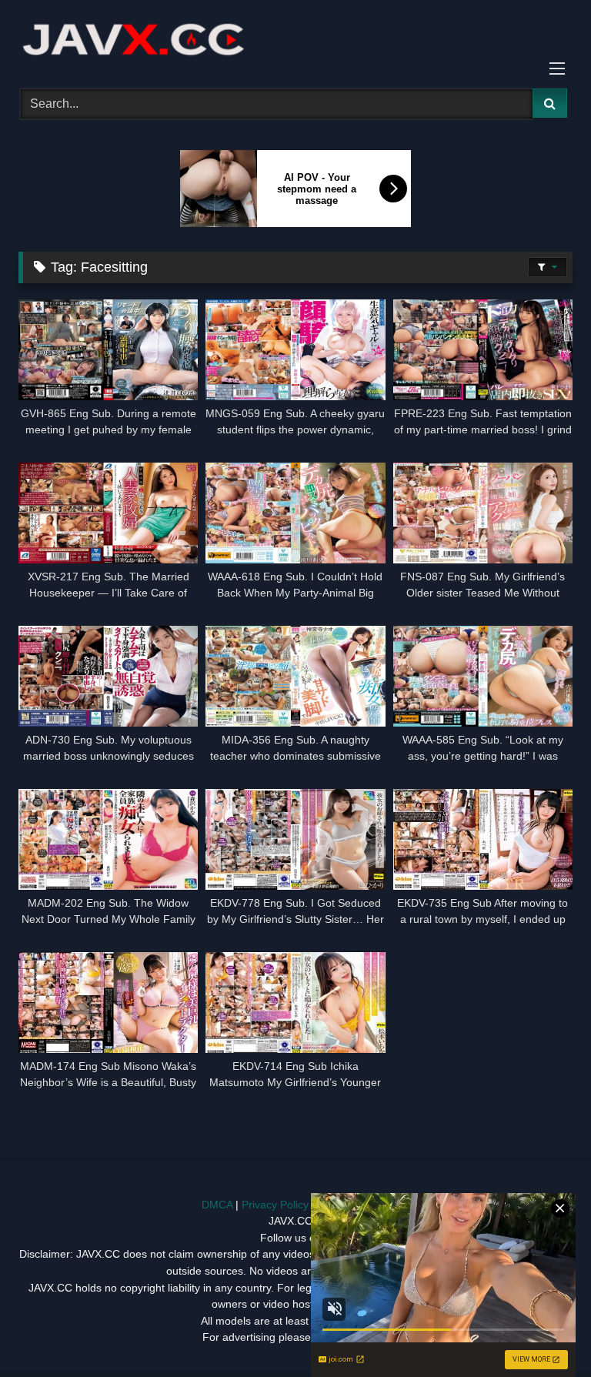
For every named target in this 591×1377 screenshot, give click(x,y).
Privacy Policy (275, 1204)
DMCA (217, 1204)
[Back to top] (543, 1331)
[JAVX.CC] (295, 38)
